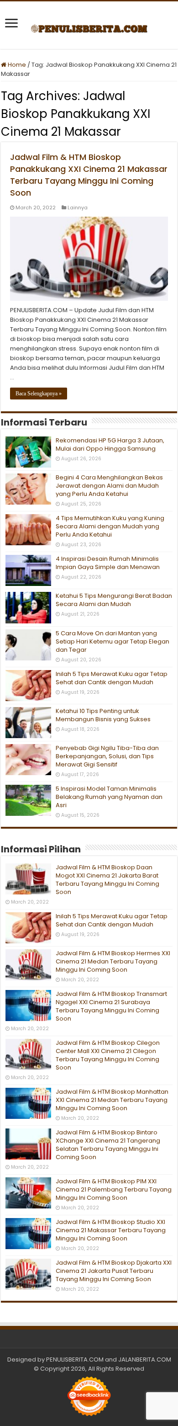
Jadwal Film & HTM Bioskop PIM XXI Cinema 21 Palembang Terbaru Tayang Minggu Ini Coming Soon (114, 1189)
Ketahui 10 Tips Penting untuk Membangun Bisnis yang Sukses (103, 715)
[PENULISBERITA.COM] (89, 25)
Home (16, 64)
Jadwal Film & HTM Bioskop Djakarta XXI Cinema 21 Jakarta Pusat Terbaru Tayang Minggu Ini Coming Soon (114, 1270)
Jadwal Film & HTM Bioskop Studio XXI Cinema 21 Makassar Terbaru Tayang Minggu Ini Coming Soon (111, 1230)
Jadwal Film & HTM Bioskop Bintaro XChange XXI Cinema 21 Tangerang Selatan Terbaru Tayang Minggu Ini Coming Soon (108, 1144)
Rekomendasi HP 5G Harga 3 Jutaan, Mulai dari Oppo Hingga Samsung (110, 444)
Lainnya (78, 207)
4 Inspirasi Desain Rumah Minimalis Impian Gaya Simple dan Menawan (108, 562)
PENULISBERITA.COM (75, 1359)
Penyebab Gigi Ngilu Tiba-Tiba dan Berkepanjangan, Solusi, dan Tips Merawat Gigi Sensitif (107, 756)
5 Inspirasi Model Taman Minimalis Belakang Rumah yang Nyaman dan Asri (109, 796)
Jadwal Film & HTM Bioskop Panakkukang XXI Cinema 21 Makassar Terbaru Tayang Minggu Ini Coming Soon (89, 174)
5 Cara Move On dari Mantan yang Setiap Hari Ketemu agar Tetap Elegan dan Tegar (112, 641)
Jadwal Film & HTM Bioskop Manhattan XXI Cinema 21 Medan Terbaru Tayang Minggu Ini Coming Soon (112, 1099)
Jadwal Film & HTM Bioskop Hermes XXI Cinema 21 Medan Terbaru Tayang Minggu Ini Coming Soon (113, 961)
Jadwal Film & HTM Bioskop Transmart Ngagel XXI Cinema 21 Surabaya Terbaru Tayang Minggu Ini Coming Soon (111, 1006)
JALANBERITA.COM (144, 1359)
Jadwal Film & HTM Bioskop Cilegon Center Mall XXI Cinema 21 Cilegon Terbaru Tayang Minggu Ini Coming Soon (108, 1055)
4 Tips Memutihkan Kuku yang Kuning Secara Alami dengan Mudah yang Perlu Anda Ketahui (110, 526)
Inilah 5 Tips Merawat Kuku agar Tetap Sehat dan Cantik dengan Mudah (112, 678)
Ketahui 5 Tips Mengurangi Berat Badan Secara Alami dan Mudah (114, 599)
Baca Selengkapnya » (39, 393)
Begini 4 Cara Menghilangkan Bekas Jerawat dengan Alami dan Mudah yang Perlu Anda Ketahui (109, 485)
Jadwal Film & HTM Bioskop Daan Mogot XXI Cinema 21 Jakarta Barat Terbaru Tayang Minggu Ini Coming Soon (107, 879)
